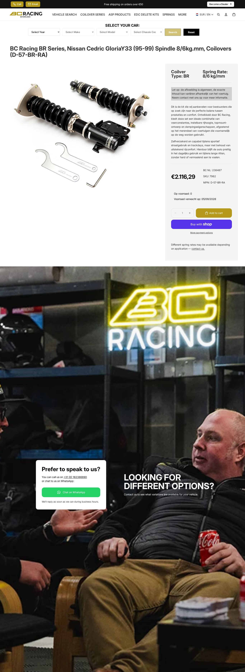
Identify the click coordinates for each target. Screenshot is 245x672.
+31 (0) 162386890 (75, 477)
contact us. (198, 248)
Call (19, 4)
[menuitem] (182, 14)
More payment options (201, 232)
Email (35, 4)
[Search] (218, 14)
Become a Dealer (218, 4)
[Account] (226, 14)
